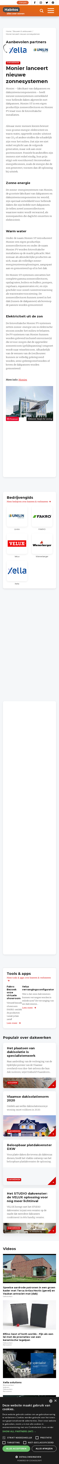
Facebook (35, 2)
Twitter (47, 2)
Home (8, 31)
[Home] (13, 10)
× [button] (55, 1401)
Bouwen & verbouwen (22, 31)
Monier (23, 379)
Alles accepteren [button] (16, 1448)
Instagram (41, 2)
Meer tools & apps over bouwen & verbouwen (29, 977)
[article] (18, 52)
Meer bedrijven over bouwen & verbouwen (27, 501)
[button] (29, 1431)
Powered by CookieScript (29, 1460)
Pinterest (53, 2)
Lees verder (47, 1427)
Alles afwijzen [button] (44, 1448)
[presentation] (29, 1114)
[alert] (29, 1430)
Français (22, 2)
